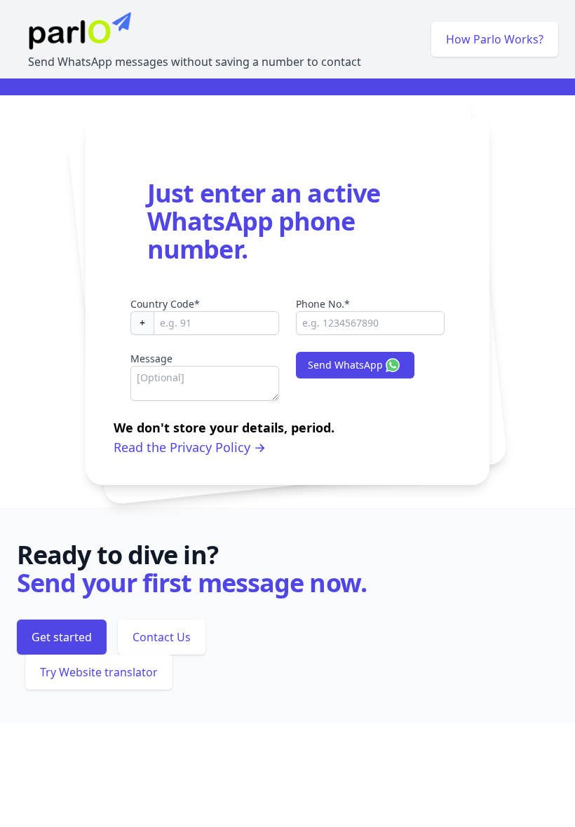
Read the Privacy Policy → (190, 447)
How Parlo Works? (494, 39)
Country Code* (165, 303)
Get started (62, 637)
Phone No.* (323, 303)
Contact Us (162, 637)
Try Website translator (99, 672)
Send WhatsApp (345, 364)
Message (151, 358)
